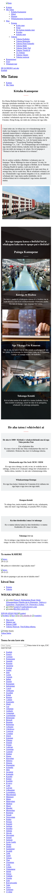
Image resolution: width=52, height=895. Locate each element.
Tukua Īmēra (6, 633)
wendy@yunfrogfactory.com (25, 607)
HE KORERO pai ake (10, 68)
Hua (7, 21)
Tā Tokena (20, 53)
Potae (18, 28)
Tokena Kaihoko (23, 39)
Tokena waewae (22, 57)
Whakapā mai (11, 64)
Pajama (14, 23)
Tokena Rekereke (23, 41)
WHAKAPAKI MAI (9, 613)
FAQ (8, 62)
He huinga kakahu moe (25, 30)
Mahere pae (10, 622)
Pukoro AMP (11, 624)
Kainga (9, 7)
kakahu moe (21, 34)
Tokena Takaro (22, 55)
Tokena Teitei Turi (23, 48)
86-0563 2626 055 (21, 609)
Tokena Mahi (21, 46)
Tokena (14, 37)
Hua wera (10, 620)
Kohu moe (20, 25)
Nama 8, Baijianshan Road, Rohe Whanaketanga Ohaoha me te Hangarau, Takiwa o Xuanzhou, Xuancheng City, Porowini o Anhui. (26, 602)
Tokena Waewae (12, 627)
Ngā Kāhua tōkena (27, 627)
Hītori (13, 14)
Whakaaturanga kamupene (21, 19)
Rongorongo (11, 59)
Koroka (19, 32)
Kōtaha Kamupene (18, 12)
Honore (14, 16)
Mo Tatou (10, 10)
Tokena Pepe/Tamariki (25, 43)
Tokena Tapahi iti (23, 50)
